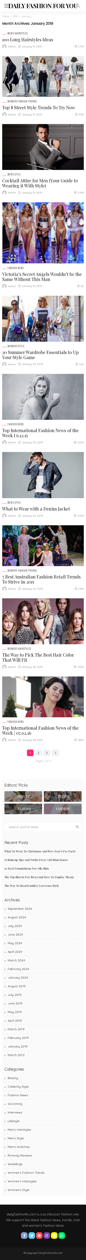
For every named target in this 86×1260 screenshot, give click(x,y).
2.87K (80, 667)
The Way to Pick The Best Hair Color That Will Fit (38, 657)
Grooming (15, 1104)
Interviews (15, 1112)
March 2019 (16, 1029)
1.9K (81, 364)
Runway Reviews (20, 1155)
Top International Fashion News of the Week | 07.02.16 (40, 730)
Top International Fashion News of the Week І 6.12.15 (40, 432)
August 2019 (17, 986)
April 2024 (15, 952)
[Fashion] (63, 809)
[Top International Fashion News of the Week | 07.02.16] (43, 696)
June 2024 (15, 934)
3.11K (81, 114)
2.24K (80, 515)
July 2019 (14, 995)
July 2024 (15, 926)
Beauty (13, 1078)
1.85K (81, 740)
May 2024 (15, 943)
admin (12, 46)
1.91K (81, 588)
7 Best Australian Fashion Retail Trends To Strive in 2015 (41, 579)
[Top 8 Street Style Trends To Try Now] (43, 76)
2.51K (81, 192)
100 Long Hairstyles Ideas (27, 39)
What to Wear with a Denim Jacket (36, 509)
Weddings (15, 1164)
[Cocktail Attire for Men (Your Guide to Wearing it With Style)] (43, 147)
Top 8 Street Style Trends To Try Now (38, 107)
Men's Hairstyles (17, 33)
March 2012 (16, 1055)
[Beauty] (23, 796)
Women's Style (15, 346)
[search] (78, 5)
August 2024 (17, 917)
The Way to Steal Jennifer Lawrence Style (31, 885)
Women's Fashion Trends (22, 101)
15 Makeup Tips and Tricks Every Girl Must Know (36, 860)
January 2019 (18, 1046)
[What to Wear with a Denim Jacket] (43, 475)
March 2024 (16, 960)
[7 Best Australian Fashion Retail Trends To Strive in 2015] (43, 545)
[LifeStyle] (23, 809)
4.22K (80, 442)
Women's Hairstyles (19, 649)
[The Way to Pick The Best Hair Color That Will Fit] (43, 621)
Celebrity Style (18, 1087)
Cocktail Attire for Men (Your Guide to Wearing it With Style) (40, 182)
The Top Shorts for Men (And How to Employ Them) (39, 877)
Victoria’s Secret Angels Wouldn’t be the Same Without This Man (42, 276)
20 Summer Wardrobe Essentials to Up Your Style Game (40, 354)
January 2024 (18, 977)
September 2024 (20, 909)
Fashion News (15, 268)
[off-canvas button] (7, 5)
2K (82, 286)
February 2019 (18, 1038)
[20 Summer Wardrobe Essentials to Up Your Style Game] (43, 319)
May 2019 (15, 1012)
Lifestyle (13, 1121)
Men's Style (14, 174)
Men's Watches (19, 1147)
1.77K (81, 46)
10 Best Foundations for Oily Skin (26, 868)
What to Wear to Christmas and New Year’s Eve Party (40, 851)
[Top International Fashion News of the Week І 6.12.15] (43, 397)
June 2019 (15, 1003)
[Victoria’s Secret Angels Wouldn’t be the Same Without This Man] (43, 233)
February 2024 (18, 969)
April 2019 (15, 1021)
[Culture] (63, 796)
